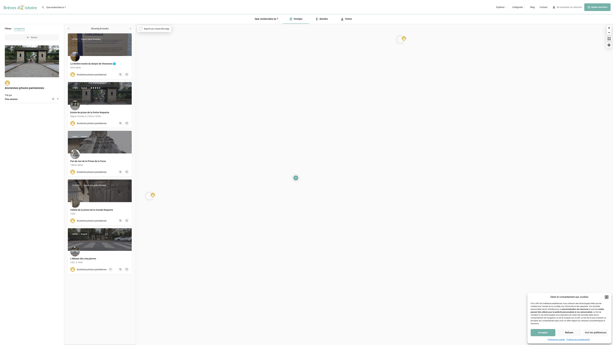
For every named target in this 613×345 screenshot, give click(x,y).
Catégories (517, 7)
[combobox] (32, 99)
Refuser (569, 332)
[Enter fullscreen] (609, 38)
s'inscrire (577, 7)
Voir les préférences (595, 332)
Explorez (500, 7)
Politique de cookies (556, 339)
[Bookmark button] (126, 74)
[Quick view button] (120, 74)
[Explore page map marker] (149, 196)
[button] (606, 297)
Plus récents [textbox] (11, 99)
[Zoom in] (609, 28)
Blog (532, 7)
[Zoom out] (609, 32)
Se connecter (563, 7)
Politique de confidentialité (578, 339)
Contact (544, 7)
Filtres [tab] (8, 28)
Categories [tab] (19, 28)
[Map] (374, 184)
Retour (34, 37)
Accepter (543, 332)
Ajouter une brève (599, 7)
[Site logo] (20, 7)
